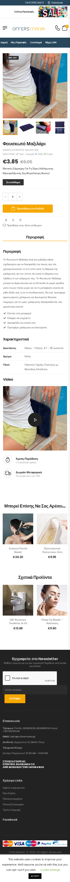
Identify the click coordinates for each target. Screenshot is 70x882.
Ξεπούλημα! (36, 42)
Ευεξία (49, 154)
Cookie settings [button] (50, 870)
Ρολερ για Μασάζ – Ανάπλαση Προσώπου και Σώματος (52, 625)
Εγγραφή (15, 698)
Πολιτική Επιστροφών (13, 804)
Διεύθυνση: (8, 742)
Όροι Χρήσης (9, 793)
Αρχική (4, 42)
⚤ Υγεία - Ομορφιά (25, 154)
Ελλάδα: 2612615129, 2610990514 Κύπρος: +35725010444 (30, 730)
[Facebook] (6, 220)
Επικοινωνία (57, 2)
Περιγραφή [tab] (35, 237)
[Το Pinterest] (20, 220)
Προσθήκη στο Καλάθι (30, 208)
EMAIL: (6, 736)
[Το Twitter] (13, 220)
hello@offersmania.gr (22, 736)
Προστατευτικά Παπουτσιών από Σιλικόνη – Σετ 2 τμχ (52, 554)
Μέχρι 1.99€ (51, 42)
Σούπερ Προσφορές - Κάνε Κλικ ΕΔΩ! (27, 11)
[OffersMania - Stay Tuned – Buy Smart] (29, 28)
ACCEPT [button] (35, 876)
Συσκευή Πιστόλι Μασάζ (18, 550)
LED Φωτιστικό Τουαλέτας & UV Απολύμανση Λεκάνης (18, 625)
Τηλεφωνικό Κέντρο (12, 747)
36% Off (12, 57)
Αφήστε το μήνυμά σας (14, 787)
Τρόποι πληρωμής (11, 810)
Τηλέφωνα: (8, 728)
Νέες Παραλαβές (19, 42)
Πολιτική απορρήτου (12, 798)
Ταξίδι (40, 154)
